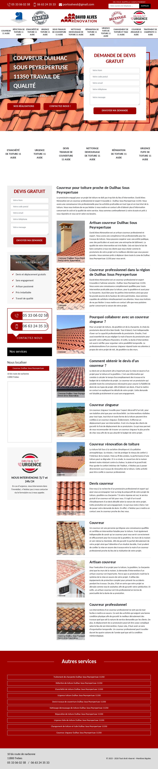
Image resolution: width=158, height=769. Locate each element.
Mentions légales (143, 758)
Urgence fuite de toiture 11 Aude (106, 32)
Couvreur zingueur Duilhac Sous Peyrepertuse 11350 (79, 733)
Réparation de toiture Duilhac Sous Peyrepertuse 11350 (79, 714)
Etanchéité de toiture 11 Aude (32, 32)
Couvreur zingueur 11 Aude (136, 32)
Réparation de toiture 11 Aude (92, 32)
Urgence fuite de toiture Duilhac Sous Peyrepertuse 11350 (79, 720)
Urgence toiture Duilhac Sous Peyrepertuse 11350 (79, 695)
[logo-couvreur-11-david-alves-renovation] (79, 18)
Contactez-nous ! (60, 106)
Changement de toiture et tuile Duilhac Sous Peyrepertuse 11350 (79, 726)
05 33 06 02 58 (20, 4)
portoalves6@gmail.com (78, 4)
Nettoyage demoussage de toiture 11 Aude (76, 32)
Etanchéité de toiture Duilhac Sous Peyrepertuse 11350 (79, 689)
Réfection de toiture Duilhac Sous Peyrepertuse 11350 (79, 683)
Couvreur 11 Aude (6, 32)
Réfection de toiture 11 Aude (19, 32)
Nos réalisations (24, 106)
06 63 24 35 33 (46, 4)
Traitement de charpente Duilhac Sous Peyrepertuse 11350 (79, 677)
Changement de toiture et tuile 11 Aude (121, 32)
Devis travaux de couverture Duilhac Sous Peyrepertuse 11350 (79, 702)
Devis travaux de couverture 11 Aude (59, 32)
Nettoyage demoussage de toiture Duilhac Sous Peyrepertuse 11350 (79, 708)
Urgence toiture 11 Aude (45, 32)
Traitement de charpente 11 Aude (150, 32)
